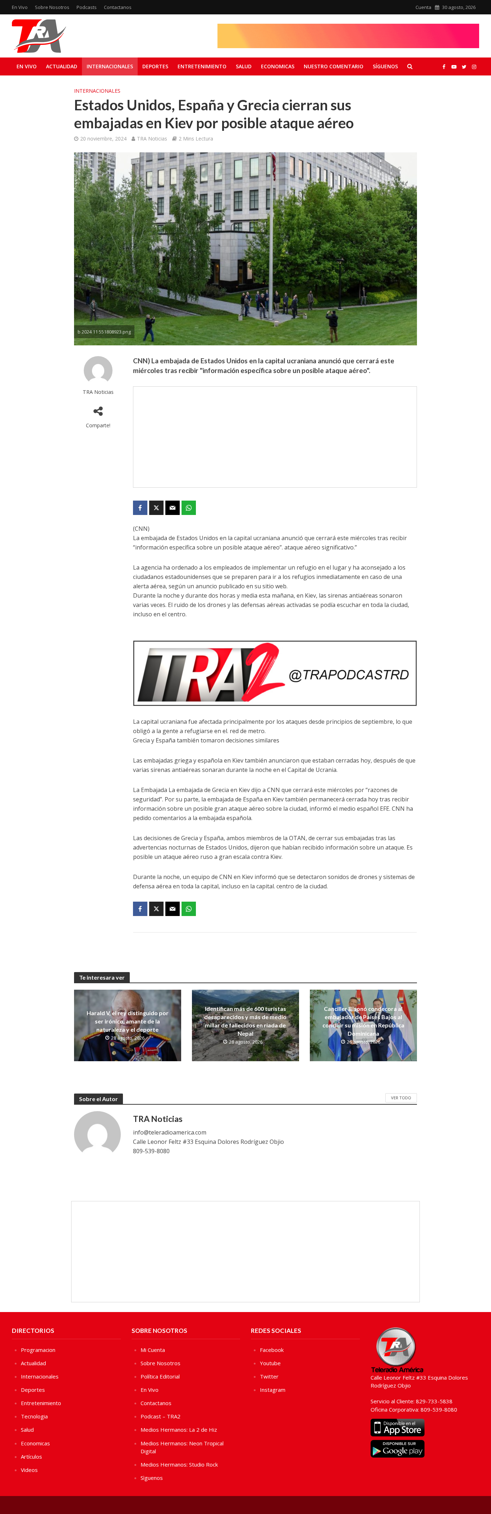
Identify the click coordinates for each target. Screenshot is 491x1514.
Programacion (38, 1349)
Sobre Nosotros (52, 7)
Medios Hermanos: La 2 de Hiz (179, 1429)
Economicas (277, 66)
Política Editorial (160, 1376)
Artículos (31, 1456)
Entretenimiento (202, 66)
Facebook (272, 1349)
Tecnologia (34, 1416)
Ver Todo (401, 1097)
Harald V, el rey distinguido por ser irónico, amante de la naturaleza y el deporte (128, 1021)
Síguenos (385, 66)
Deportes (155, 66)
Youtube (270, 1363)
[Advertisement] (275, 437)
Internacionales (110, 66)
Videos (29, 1469)
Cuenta (423, 7)
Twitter (269, 1376)
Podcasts (87, 7)
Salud (244, 66)
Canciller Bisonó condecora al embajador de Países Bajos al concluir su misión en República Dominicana (363, 1021)
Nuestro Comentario (333, 66)
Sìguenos (152, 1477)
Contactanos (118, 7)
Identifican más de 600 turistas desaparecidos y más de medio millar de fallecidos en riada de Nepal (245, 1021)
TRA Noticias (152, 138)
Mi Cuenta (153, 1349)
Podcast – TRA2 (160, 1416)
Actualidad (61, 66)
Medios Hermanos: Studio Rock (179, 1464)
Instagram (272, 1389)
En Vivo (20, 7)
